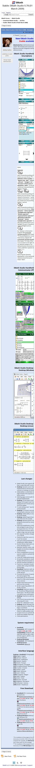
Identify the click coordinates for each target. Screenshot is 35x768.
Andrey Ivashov (7, 50)
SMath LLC (6, 765)
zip (26, 631)
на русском (21, 765)
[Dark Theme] (17, 762)
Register (8, 12)
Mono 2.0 (27, 644)
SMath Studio (16, 18)
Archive (22, 20)
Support (29, 765)
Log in (3, 12)
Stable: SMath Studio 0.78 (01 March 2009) (15, 22)
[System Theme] (21, 762)
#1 (14, 35)
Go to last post (29, 32)
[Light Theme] (14, 762)
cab (20, 631)
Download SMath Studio (10, 20)
